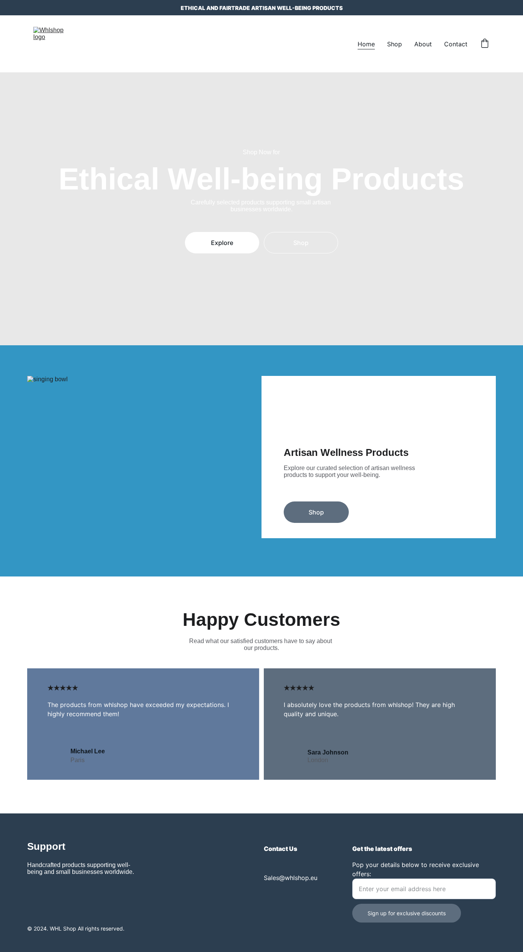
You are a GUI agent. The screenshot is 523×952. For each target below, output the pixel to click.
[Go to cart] (485, 44)
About (423, 44)
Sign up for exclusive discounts (407, 913)
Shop (394, 44)
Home (366, 44)
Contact (455, 44)
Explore (222, 243)
